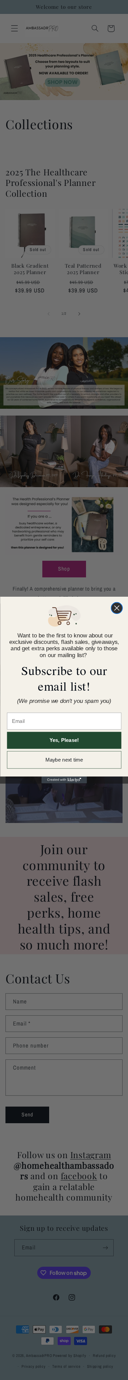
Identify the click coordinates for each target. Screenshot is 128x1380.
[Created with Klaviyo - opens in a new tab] (64, 780)
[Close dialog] (116, 608)
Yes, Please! (64, 740)
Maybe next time (64, 760)
